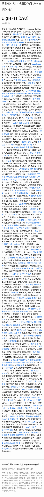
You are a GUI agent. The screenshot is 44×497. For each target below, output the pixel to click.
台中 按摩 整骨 (24, 397)
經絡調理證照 (14, 443)
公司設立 (24, 37)
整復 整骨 (20, 365)
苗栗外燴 (22, 204)
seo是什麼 (18, 93)
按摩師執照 (26, 142)
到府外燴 (9, 45)
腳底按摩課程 (7, 448)
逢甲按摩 (9, 228)
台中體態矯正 (35, 400)
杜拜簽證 (34, 344)
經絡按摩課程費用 (23, 268)
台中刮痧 (9, 400)
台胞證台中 (15, 360)
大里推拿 (16, 325)
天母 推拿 (30, 284)
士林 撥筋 (10, 61)
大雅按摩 (9, 368)
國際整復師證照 (21, 257)
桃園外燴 (9, 112)
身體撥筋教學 (31, 263)
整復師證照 (32, 220)
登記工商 (33, 153)
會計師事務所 (24, 432)
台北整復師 (17, 123)
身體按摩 (37, 284)
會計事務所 (14, 198)
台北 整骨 (17, 333)
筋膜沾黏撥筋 (19, 147)
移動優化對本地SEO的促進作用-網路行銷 (22, 6)
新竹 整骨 (38, 322)
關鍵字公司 (17, 34)
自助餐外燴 (8, 96)
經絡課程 (32, 177)
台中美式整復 (24, 169)
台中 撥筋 (32, 37)
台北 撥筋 (31, 83)
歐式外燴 (11, 257)
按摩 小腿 (26, 400)
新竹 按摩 (11, 311)
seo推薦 (26, 123)
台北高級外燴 (18, 42)
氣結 (36, 231)
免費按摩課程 (35, 360)
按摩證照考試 (11, 177)
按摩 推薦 (17, 45)
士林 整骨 (32, 257)
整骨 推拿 (22, 61)
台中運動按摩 (22, 177)
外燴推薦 (19, 408)
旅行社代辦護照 (10, 115)
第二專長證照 (7, 325)
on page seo (15, 179)
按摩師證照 (37, 405)
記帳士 (27, 193)
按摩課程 (36, 80)
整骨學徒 (30, 322)
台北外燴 (29, 147)
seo (26, 220)
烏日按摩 (15, 190)
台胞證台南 (32, 389)
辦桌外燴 (30, 416)
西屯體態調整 (26, 112)
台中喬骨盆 (34, 432)
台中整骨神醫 (33, 309)
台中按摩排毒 (13, 225)
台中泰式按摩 (30, 422)
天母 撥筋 (30, 118)
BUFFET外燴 (7, 244)
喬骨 (13, 144)
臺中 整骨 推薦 (22, 311)
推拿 (39, 153)
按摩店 (25, 389)
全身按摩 (38, 72)
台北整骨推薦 (34, 188)
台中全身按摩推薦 (16, 193)
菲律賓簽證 (32, 174)
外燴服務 (20, 298)
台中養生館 (35, 61)
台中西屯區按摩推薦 (22, 228)
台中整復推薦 (7, 362)
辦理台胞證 (30, 222)
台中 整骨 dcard (20, 80)
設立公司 (17, 112)
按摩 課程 (35, 249)
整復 (13, 40)
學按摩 (8, 161)
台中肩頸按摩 (7, 42)
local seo (16, 244)
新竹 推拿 (14, 66)
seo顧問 (5, 101)
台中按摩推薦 (32, 40)
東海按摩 (5, 443)
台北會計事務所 (30, 298)
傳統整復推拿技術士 (17, 416)
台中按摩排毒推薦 (24, 274)
